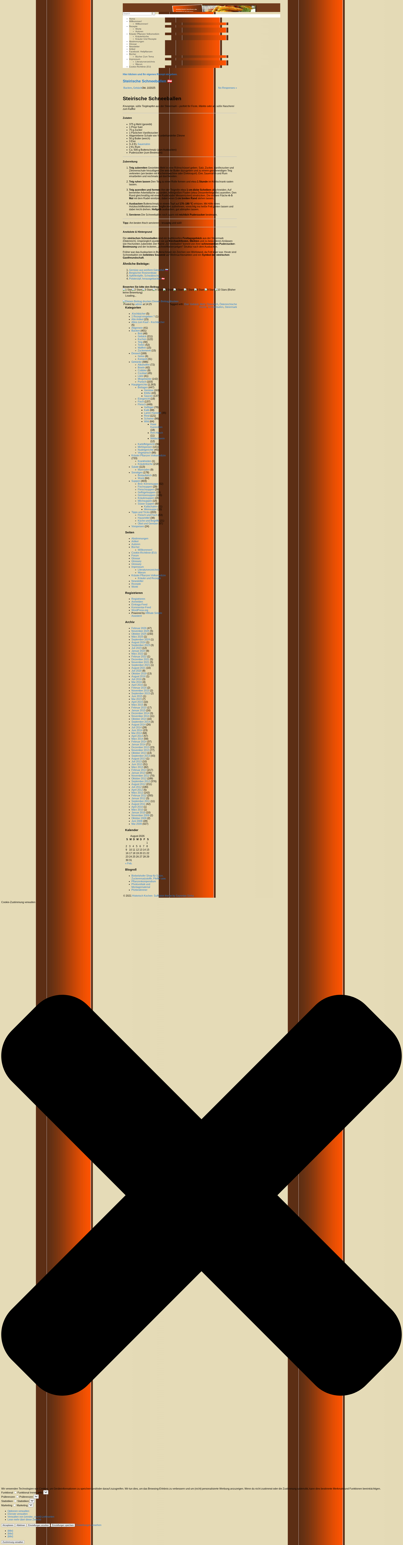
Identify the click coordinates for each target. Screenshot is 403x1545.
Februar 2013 (139, 770)
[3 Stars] (147, 289)
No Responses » (227, 88)
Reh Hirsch (156, 432)
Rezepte (133, 26)
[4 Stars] (158, 289)
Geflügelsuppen (147, 492)
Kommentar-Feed (141, 607)
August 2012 (138, 784)
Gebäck (137, 88)
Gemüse (148, 390)
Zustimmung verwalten (13, 1542)
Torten (141, 345)
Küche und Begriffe (148, 520)
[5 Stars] (168, 289)
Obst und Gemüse (148, 523)
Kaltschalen (150, 506)
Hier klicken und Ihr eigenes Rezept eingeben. (150, 74)
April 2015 (137, 702)
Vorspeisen (137, 526)
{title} (10, 1530)
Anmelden (137, 601)
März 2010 (137, 809)
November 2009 (140, 815)
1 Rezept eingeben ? (143, 316)
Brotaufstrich (145, 475)
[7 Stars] (189, 289)
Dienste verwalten (18, 1514)
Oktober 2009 (139, 818)
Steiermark (231, 307)
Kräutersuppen (146, 498)
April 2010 (137, 807)
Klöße (147, 393)
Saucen (148, 396)
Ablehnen (21, 1525)
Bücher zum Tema (144, 56)
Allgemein (137, 327)
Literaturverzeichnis (145, 61)
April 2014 (137, 736)
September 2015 (140, 693)
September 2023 (140, 645)
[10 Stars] (221, 289)
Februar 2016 (139, 687)
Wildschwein (157, 438)
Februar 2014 (139, 741)
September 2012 (140, 781)
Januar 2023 (138, 651)
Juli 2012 (136, 787)
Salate (135, 466)
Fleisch (142, 404)
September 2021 (140, 665)
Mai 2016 (136, 682)
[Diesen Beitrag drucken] (137, 301)
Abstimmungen (136, 41)
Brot (140, 333)
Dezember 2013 (140, 747)
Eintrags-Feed (139, 604)
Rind (146, 415)
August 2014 (138, 724)
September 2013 (140, 755)
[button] (201, 1195)
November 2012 (140, 775)
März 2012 (137, 792)
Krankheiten (144, 461)
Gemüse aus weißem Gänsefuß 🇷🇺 (148, 270)
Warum (138, 64)
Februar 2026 (139, 628)
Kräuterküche (142, 36)
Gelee (141, 356)
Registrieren (138, 599)
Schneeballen (216, 307)
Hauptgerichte (139, 384)
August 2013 (138, 758)
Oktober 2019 (139, 673)
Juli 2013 (136, 761)
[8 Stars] (199, 289)
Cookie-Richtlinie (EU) (140, 66)
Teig (140, 342)
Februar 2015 (139, 707)
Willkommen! (135, 21)
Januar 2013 (138, 772)
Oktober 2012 (139, 778)
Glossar (133, 44)
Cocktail (142, 373)
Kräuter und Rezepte (145, 39)
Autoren (139, 31)
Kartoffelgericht (146, 444)
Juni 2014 (136, 730)
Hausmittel (144, 518)
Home (132, 18)
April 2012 (137, 789)
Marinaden (144, 469)
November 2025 (140, 631)
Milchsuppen (145, 501)
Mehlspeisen (145, 447)
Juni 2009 (136, 821)
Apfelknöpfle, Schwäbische (144, 275)
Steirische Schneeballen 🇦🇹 (147, 81)
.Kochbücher (138, 313)
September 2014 (140, 721)
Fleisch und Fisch (148, 515)
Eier (186, 304)
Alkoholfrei (144, 364)
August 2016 (138, 676)
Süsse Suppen (146, 503)
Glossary (136, 561)
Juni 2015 (136, 696)
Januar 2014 (138, 744)
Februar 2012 (139, 795)
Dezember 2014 (140, 713)
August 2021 (138, 668)
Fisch (141, 401)
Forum (135, 555)
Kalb (146, 410)
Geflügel (148, 407)
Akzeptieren (8, 1525)
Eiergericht (144, 398)
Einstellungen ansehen (38, 1525)
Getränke (136, 362)
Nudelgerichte (145, 449)
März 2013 (137, 767)
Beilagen (143, 387)
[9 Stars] (210, 289)
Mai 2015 (136, 699)
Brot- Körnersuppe (148, 483)
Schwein (149, 418)
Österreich (212, 304)
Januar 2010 (138, 812)
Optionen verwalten (18, 1511)
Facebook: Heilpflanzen (141, 51)
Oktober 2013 (139, 753)
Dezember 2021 (140, 659)
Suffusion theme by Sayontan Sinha (174, 895)
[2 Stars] (137, 289)
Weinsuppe (150, 509)
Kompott (142, 359)
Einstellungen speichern (63, 1525)
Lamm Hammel (152, 413)
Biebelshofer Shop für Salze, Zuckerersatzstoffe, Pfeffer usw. (148, 877)
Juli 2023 (136, 648)
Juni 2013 (136, 764)
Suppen (135, 481)
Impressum (134, 59)
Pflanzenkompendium (143, 881)
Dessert (135, 353)
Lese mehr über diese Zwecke (24, 1519)
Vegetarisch (144, 452)
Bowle (141, 367)
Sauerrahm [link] (144, 144)
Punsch (142, 381)
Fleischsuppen (146, 489)
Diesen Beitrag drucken (165, 301)
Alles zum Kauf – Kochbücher (148, 322)
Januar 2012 (138, 798)
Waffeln (142, 347)
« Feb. (128, 863)
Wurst (141, 478)
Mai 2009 (136, 824)
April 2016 (137, 685)
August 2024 (138, 642)
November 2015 (140, 690)
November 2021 (140, 662)
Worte (138, 29)
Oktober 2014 (139, 719)
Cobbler (142, 370)
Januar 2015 (138, 710)
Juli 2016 (136, 679)
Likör (140, 376)
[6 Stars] (178, 289)
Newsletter (134, 46)
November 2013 (140, 750)
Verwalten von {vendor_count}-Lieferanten (31, 1516)
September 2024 (140, 639)
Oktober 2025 (139, 633)
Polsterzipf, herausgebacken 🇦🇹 (147, 278)
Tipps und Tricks (140, 512)
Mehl (202, 304)
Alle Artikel (137, 319)
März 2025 (137, 636)
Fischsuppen (145, 486)
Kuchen (142, 339)
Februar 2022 (139, 656)
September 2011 (140, 801)
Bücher (132, 54)
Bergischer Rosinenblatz (143, 272)
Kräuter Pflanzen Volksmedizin (144, 34)
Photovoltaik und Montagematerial (140, 885)
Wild (146, 421)
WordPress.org (139, 610)
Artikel (132, 49)
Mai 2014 (136, 733)
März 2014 (137, 738)
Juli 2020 (136, 670)
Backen (127, 88)
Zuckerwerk (144, 350)
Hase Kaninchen (156, 425)
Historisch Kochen (142, 895)
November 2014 (140, 716)
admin (138, 304)
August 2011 (138, 804)
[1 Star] (127, 289)
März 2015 (137, 704)
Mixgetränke (144, 379)
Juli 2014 (136, 727)
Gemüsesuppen (147, 495)
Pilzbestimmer (139, 890)
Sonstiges (137, 472)
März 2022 (137, 653)
